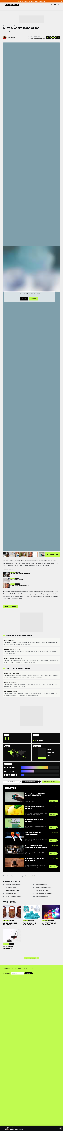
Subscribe (28, 973)
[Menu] (58, 5)
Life (22, 8)
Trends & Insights (24, 12)
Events (41, 12)
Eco (47, 8)
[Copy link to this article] (47, 37)
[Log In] (55, 5)
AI (14, 8)
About (31, 968)
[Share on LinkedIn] (50, 37)
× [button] (61, 1)
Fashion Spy (12, 37)
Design (32, 8)
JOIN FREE (33, 298)
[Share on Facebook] (53, 37)
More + (60, 8)
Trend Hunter (6, 25)
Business (42, 8)
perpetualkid (42, 38)
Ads (37, 8)
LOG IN (24, 298)
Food (15, 25)
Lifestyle (11, 25)
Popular (10, 8)
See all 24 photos (10, 606)
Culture (27, 8)
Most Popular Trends (30, 876)
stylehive (36, 38)
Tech (18, 8)
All (5, 8)
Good (51, 8)
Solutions (34, 12)
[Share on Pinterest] (58, 37)
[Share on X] (55, 37)
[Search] (51, 5)
